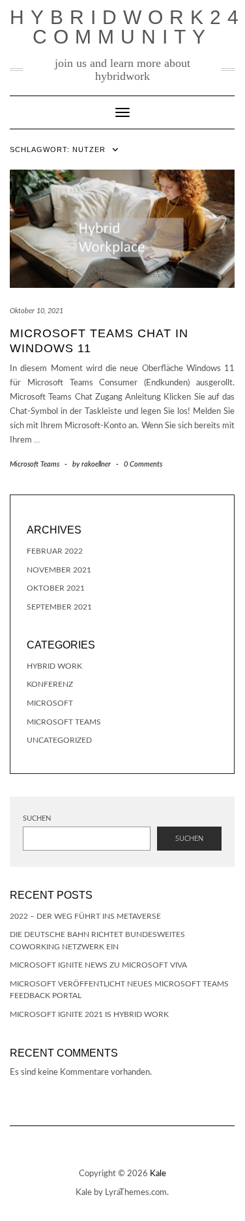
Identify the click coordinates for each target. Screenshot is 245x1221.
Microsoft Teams (34, 464)
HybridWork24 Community (127, 26)
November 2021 (59, 570)
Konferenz (50, 684)
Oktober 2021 (56, 588)
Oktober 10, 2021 (36, 311)
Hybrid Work (54, 666)
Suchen (37, 818)
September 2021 (59, 607)
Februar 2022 (55, 551)
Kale (158, 1174)
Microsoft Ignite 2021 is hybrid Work (89, 1014)
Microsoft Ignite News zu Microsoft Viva (98, 965)
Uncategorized (59, 740)
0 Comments (143, 464)
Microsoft (50, 703)
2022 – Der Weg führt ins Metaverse (85, 916)
